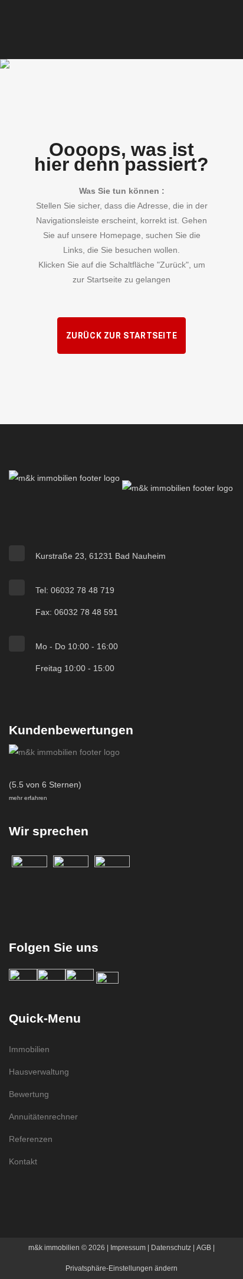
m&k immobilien (54, 1248)
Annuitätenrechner (43, 1116)
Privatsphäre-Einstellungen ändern (121, 1268)
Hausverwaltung (39, 1071)
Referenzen (30, 1139)
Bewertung (29, 1094)
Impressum (128, 1248)
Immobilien (29, 1049)
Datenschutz (171, 1248)
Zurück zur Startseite (122, 335)
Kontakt (23, 1161)
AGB (203, 1248)
